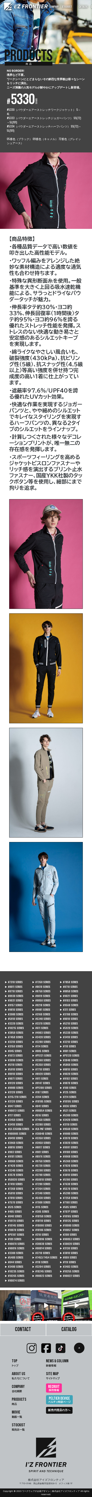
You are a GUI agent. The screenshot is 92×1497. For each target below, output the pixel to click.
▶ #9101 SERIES (13, 1156)
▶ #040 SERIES (13, 1216)
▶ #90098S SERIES (15, 1134)
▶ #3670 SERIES (69, 1170)
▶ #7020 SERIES (69, 1166)
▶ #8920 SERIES (41, 1074)
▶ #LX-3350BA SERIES (17, 1129)
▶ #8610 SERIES (41, 987)
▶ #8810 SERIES (69, 1069)
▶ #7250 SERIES (69, 1198)
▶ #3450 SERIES (14, 1120)
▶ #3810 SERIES (69, 1253)
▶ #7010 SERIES (14, 1198)
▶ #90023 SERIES (42, 1276)
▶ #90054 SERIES (42, 1111)
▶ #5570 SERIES (69, 1189)
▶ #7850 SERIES (69, 982)
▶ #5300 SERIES (69, 1115)
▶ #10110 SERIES (41, 1221)
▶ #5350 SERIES (41, 1065)
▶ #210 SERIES (40, 1235)
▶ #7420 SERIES (14, 1166)
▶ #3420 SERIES (69, 1120)
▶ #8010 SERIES (69, 1019)
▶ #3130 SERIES (69, 1248)
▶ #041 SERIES (40, 1106)
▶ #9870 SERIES (69, 1083)
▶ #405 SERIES (13, 1211)
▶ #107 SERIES (40, 1092)
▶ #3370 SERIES (41, 1023)
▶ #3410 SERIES (14, 1124)
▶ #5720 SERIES (41, 1166)
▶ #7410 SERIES (14, 1184)
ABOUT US (21, 1375)
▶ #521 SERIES (68, 1111)
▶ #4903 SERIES (41, 1033)
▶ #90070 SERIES (15, 1244)
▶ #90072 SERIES (15, 1111)
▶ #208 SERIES (68, 1235)
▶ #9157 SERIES (14, 1005)
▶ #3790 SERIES (41, 1175)
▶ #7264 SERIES (41, 1189)
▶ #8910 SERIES (14, 1074)
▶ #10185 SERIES (41, 1101)
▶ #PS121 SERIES (41, 1055)
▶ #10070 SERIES (14, 1230)
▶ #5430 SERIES (41, 1198)
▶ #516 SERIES (40, 1115)
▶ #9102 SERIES (69, 1078)
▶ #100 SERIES (68, 1088)
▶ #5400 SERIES (14, 1257)
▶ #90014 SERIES (42, 1248)
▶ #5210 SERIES (69, 1023)
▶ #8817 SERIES (41, 1147)
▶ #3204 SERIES (41, 1267)
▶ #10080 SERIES (69, 1225)
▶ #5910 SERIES (14, 1019)
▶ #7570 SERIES (14, 1202)
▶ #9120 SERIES (14, 1083)
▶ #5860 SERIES (69, 1065)
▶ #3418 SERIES (69, 1037)
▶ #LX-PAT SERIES (42, 1129)
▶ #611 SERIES (40, 1028)
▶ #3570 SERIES (14, 1175)
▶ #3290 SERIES (41, 1170)
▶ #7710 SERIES (41, 1069)
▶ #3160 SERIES (41, 1014)
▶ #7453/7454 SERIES (44, 1257)
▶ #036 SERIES (68, 1106)
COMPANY (54, 6)
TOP (15, 1362)
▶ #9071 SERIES (14, 1078)
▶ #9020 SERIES (69, 1074)
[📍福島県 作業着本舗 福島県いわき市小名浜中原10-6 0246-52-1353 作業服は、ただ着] (46, 1305)
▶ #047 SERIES (13, 1106)
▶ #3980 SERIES (14, 1014)
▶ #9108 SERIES (69, 1152)
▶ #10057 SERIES (69, 1230)
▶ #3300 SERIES (14, 1253)
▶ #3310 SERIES (14, 1042)
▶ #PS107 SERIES (14, 1235)
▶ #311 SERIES (68, 1010)
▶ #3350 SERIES (41, 1138)
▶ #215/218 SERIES (16, 1097)
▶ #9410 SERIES (14, 1138)
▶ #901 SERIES (40, 1152)
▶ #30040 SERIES (42, 1134)
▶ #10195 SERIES (69, 1101)
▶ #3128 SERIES (14, 1092)
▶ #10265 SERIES (14, 1276)
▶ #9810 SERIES (14, 1010)
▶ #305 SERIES (40, 1211)
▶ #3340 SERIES (14, 1170)
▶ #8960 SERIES (14, 1161)
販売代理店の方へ (59, 1410)
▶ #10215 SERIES (14, 1028)
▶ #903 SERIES (13, 1152)
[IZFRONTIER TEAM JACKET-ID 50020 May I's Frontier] (15, 1305)
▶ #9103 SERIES (69, 1000)
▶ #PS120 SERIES (69, 1055)
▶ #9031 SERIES (14, 1000)
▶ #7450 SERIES (14, 1037)
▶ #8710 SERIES (69, 987)
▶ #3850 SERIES (14, 1033)
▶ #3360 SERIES (41, 1060)
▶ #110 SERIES (68, 1046)
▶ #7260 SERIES (14, 1189)
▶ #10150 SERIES (41, 1216)
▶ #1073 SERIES (14, 1055)
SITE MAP (53, 1375)
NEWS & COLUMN (57, 1362)
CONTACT (23, 1329)
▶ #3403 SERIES (69, 1267)
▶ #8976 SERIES (41, 1156)
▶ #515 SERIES (13, 1207)
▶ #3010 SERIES (69, 1175)
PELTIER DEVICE (59, 1399)
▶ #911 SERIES (40, 1078)
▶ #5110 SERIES (13, 1065)
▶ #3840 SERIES (69, 1060)
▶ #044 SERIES (13, 1262)
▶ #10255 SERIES (69, 1271)
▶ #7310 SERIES (14, 982)
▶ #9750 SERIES (41, 1161)
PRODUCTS (19, 1401)
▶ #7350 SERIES (41, 982)
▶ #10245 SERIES (42, 1271)
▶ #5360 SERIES (69, 1161)
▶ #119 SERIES (68, 1262)
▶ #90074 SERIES (15, 1280)
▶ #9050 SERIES (41, 1000)
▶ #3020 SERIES (69, 1143)
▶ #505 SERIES (68, 1207)
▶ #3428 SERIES (41, 1037)
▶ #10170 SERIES (14, 1221)
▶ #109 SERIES (13, 1239)
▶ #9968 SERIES (69, 1156)
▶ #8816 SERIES (14, 1147)
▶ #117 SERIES (13, 1115)
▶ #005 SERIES (40, 1051)
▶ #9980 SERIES (14, 1088)
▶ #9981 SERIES (41, 1010)
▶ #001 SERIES (68, 1051)
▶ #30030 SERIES (42, 1244)
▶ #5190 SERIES (69, 1179)
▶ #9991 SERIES (69, 1147)
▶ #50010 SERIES (42, 1179)
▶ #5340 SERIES (41, 1019)
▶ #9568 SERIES (69, 1005)
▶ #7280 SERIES (41, 1184)
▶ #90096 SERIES (42, 1239)
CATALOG (83, 6)
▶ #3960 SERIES (14, 1143)
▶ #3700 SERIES (69, 1014)
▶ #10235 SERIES (14, 1271)
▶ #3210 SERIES (69, 1042)
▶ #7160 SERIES (69, 1202)
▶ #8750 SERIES (41, 991)
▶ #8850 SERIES (69, 991)
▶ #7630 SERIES (69, 1184)
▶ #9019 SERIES (41, 996)
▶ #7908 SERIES (41, 1202)
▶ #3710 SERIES (41, 1253)
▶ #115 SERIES (40, 1207)
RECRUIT (54, 1387)
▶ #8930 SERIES (14, 996)
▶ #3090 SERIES (14, 1060)
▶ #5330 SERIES (69, 1033)
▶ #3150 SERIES (14, 1046)
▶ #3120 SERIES (14, 1101)
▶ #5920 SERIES (69, 1028)
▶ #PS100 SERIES (42, 1088)
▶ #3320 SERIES (14, 1023)
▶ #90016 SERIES (14, 1248)
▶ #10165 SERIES (69, 1216)
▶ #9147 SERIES (41, 1083)
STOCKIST (67, 6)
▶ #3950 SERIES (41, 1143)
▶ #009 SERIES (68, 1257)
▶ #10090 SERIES (42, 1225)
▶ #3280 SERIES (41, 1042)
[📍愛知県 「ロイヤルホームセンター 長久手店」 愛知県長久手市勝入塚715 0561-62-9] (76, 1305)
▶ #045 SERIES (13, 1051)
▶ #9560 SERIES (69, 1129)
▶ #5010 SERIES (14, 1193)
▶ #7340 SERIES (41, 1193)
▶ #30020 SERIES (70, 1244)
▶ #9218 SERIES (41, 1005)
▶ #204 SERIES (40, 1097)
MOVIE (17, 1414)
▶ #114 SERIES (40, 1046)
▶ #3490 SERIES (14, 1267)
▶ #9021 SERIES (69, 996)
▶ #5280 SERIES (69, 1193)
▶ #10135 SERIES (69, 1221)
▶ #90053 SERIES (70, 1239)
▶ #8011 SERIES (13, 987)
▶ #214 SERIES (68, 1097)
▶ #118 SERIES (40, 1262)
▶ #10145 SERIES (14, 1225)
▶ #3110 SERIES (68, 1124)
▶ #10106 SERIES (41, 1230)
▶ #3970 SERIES (69, 1138)
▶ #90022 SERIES (70, 1276)
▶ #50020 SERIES (15, 1179)
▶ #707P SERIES (69, 1211)
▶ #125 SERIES (68, 1092)
